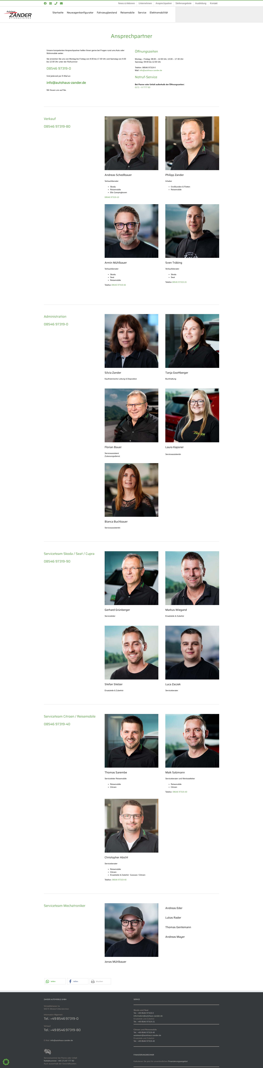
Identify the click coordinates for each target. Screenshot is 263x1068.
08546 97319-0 (59, 68)
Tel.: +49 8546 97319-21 (144, 1022)
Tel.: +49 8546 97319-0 (61, 1018)
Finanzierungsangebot (178, 1061)
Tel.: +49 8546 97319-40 (144, 1032)
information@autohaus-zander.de (148, 1016)
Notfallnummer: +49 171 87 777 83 (59, 1061)
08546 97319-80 (57, 126)
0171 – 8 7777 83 (142, 87)
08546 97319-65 (119, 285)
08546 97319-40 (57, 724)
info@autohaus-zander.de (151, 70)
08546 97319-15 (179, 282)
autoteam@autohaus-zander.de (147, 1035)
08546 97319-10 (112, 197)
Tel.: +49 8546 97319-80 (62, 1030)
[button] (55, 981)
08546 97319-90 (57, 561)
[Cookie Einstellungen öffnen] (6, 1064)
